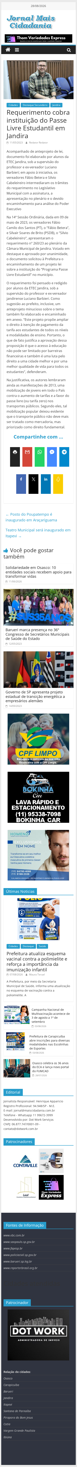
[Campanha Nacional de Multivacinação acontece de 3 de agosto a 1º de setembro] (16, 1008)
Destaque (28, 946)
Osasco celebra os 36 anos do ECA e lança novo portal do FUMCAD (50, 1067)
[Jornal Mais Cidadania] (8, 50)
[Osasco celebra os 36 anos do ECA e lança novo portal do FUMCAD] (16, 1061)
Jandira (56, 105)
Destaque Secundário (35, 105)
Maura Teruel (37, 974)
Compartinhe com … (38, 436)
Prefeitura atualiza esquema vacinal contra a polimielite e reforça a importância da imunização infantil (37, 961)
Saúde (42, 946)
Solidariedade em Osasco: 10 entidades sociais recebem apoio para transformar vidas (38, 572)
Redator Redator (38, 142)
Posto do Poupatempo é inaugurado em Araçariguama (31, 517)
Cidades (13, 105)
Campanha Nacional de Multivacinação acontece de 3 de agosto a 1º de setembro (51, 1016)
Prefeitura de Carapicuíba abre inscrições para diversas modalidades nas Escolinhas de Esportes (49, 1042)
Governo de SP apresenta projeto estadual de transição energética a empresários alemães (35, 696)
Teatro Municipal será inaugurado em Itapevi (38, 532)
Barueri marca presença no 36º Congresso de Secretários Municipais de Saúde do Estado (37, 634)
